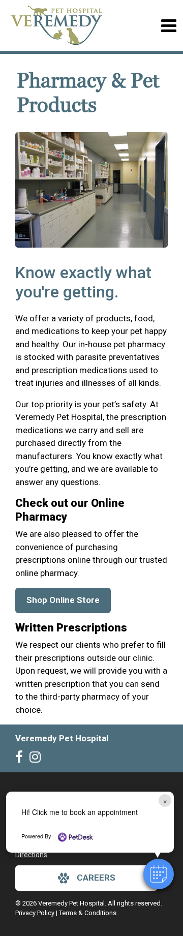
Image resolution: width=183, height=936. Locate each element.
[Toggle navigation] (168, 26)
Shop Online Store (63, 600)
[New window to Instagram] (37, 759)
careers (96, 877)
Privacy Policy (34, 913)
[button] (158, 874)
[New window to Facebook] (21, 759)
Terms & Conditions (87, 913)
